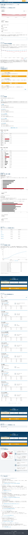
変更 (26, 297)
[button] (14, 427)
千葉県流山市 (2, 236)
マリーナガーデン (3, 109)
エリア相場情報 (7, 2)
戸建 (14, 282)
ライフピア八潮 (3, 311)
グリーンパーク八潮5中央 (4, 300)
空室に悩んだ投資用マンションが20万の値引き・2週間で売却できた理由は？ (22, 460)
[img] (14, 255)
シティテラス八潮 (3, 123)
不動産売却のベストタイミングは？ (7, 490)
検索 (25, 89)
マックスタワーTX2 (3, 353)
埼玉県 (10, 2)
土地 (22, 282)
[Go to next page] (20, 403)
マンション (5, 282)
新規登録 (15, 531)
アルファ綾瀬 (2, 364)
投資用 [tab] (5, 131)
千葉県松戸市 (2, 238)
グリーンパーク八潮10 (4, 118)
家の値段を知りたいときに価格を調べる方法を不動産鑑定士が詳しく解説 (12, 497)
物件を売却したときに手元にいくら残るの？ (8, 521)
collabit (14, 534)
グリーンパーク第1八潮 (4, 392)
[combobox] (14, 39)
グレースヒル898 (3, 322)
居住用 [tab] (2, 131)
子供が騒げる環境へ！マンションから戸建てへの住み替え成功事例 (22, 465)
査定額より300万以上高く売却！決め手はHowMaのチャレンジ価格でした (22, 454)
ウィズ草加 (2, 104)
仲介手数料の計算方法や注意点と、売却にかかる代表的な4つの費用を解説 (12, 483)
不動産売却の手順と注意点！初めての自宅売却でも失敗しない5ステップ (11, 503)
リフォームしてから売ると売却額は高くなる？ (9, 515)
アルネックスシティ (3, 381)
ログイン (12, 531)
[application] (14, 15)
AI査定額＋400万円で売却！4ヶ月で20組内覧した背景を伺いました (22, 470)
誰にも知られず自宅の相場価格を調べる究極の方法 (9, 508)
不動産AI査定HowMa (3, 2)
